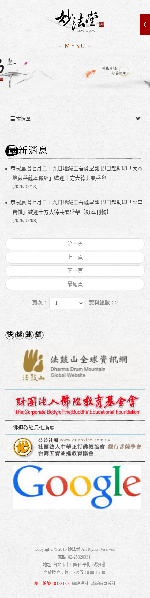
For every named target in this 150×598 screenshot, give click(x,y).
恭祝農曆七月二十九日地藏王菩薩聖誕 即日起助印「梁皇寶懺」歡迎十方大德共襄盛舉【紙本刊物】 (77, 211)
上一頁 (75, 257)
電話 (62, 557)
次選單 (23, 119)
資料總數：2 (103, 302)
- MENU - (75, 45)
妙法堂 (75, 20)
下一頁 (75, 271)
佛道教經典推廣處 (34, 427)
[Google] (75, 487)
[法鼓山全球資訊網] (75, 365)
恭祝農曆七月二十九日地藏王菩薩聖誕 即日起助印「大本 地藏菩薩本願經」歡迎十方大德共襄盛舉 (77, 177)
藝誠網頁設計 (103, 583)
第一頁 (75, 244)
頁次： (40, 302)
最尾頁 (75, 284)
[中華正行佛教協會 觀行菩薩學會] (75, 448)
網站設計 (80, 583)
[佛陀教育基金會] (75, 405)
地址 (47, 564)
